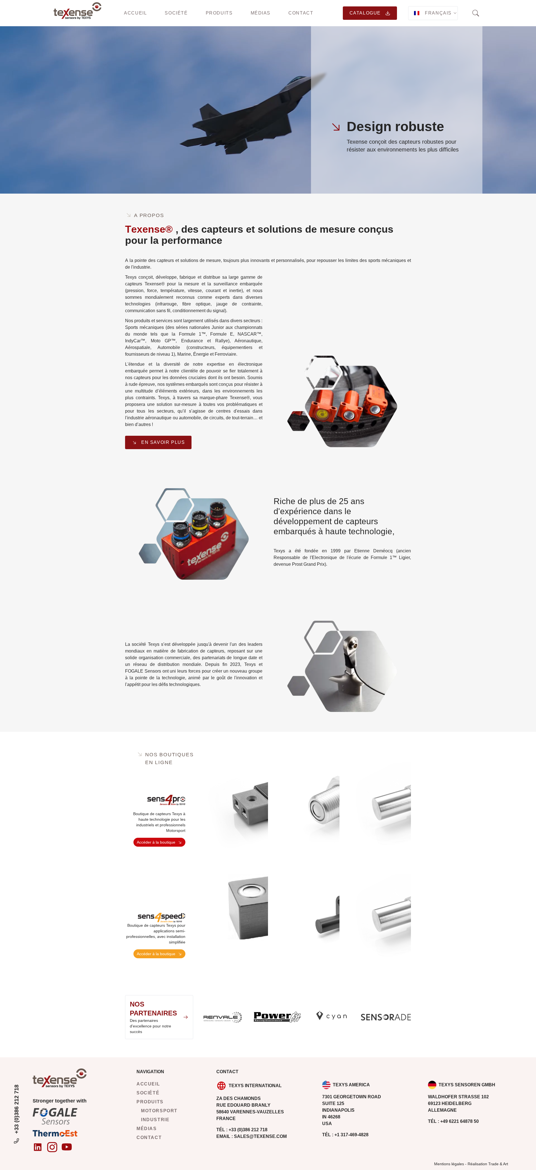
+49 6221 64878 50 (453, 1121)
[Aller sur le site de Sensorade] (386, 1017)
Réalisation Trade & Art (488, 1164)
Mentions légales (449, 1164)
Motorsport (159, 1110)
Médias (261, 13)
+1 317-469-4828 (345, 1134)
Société (176, 13)
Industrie (155, 1119)
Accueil (135, 13)
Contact (300, 13)
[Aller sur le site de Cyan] (331, 1017)
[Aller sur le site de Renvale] (223, 1017)
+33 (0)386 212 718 (16, 1109)
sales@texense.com (251, 1136)
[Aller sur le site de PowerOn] (277, 1017)
